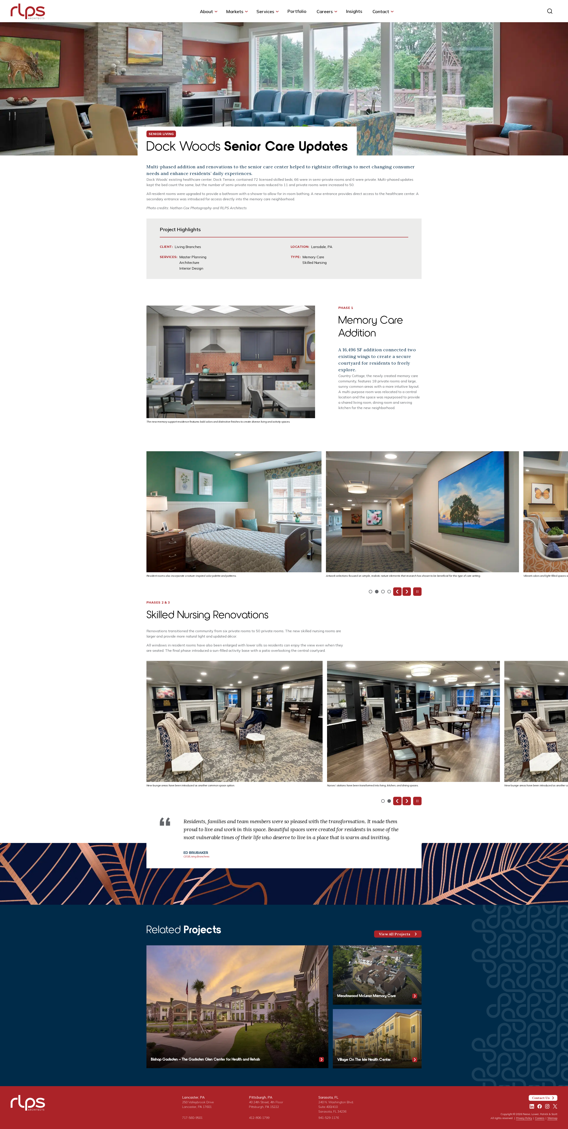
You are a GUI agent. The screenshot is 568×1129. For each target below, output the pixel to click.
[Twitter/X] (555, 1106)
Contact (381, 11)
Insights (354, 11)
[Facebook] (539, 1106)
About (206, 11)
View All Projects (394, 934)
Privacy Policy (524, 1118)
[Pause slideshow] (417, 591)
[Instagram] (547, 1106)
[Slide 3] (389, 591)
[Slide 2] (383, 591)
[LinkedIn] (532, 1106)
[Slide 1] (377, 591)
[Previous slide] (397, 591)
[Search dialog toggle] (550, 11)
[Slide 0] (370, 591)
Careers (325, 11)
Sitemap (552, 1118)
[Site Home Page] (28, 12)
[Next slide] (406, 591)
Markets (234, 11)
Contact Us (541, 1098)
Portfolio (296, 11)
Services (265, 11)
